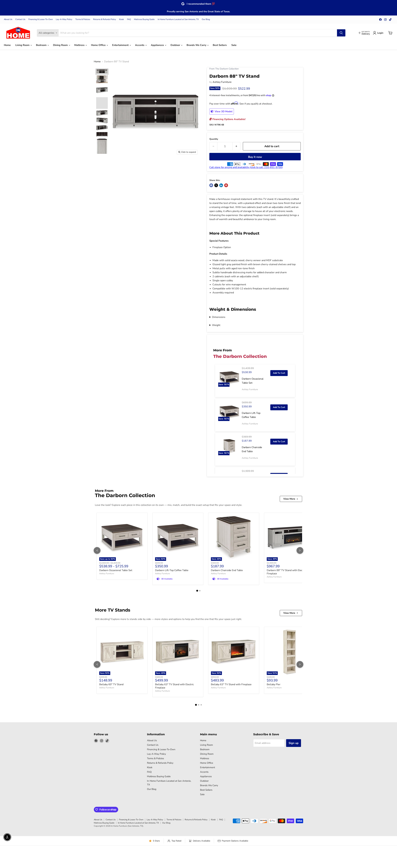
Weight (216, 325)
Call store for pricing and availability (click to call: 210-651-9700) (246, 167)
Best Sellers (220, 45)
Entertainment (120, 45)
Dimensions (218, 317)
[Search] (341, 32)
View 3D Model (223, 111)
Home (7, 45)
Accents (140, 45)
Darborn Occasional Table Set (115, 570)
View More (289, 498)
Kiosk (121, 19)
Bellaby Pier (273, 684)
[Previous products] (97, 550)
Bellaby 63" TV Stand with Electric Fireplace (174, 686)
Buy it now (255, 157)
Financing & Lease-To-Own (40, 19)
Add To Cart (279, 373)
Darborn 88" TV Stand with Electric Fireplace (286, 572)
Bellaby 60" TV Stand (111, 684)
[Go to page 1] (197, 591)
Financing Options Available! (228, 119)
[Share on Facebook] (211, 185)
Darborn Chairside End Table (227, 570)
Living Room (22, 45)
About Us (8, 19)
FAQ (129, 19)
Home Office (98, 45)
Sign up (294, 743)
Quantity (213, 139)
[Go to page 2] (200, 590)
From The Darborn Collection (224, 68)
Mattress (79, 45)
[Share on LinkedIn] (221, 185)
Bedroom (41, 45)
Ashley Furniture (222, 82)
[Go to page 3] (201, 705)
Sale (233, 45)
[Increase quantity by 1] (236, 146)
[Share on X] (216, 185)
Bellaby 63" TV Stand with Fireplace (231, 684)
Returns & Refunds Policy (104, 19)
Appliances (158, 45)
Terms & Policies (82, 19)
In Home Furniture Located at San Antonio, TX (178, 19)
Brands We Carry (197, 45)
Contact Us (20, 19)
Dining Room (60, 45)
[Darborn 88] (102, 71)
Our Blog (206, 19)
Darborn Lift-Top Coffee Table (171, 570)
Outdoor (175, 45)
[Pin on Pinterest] (226, 185)
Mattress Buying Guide (144, 19)
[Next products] (300, 550)
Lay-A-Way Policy (64, 19)
